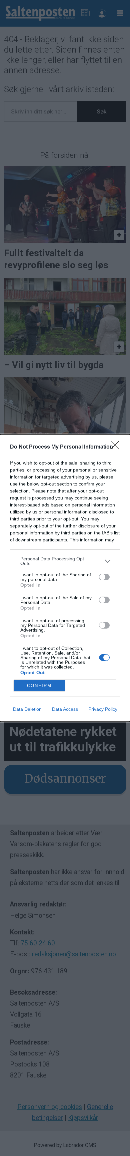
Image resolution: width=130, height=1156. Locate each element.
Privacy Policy (102, 709)
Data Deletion (27, 709)
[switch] (104, 577)
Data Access (65, 709)
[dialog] (65, 578)
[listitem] (65, 561)
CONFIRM (39, 685)
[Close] (117, 447)
